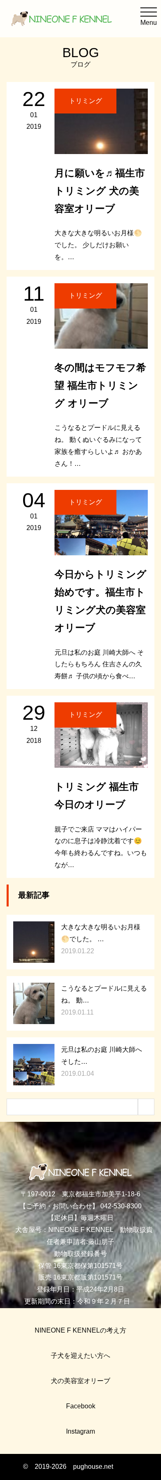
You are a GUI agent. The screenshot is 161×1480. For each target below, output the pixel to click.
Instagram (80, 1431)
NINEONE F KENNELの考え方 (80, 1330)
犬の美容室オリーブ (80, 1380)
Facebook (80, 1406)
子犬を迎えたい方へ (80, 1355)
